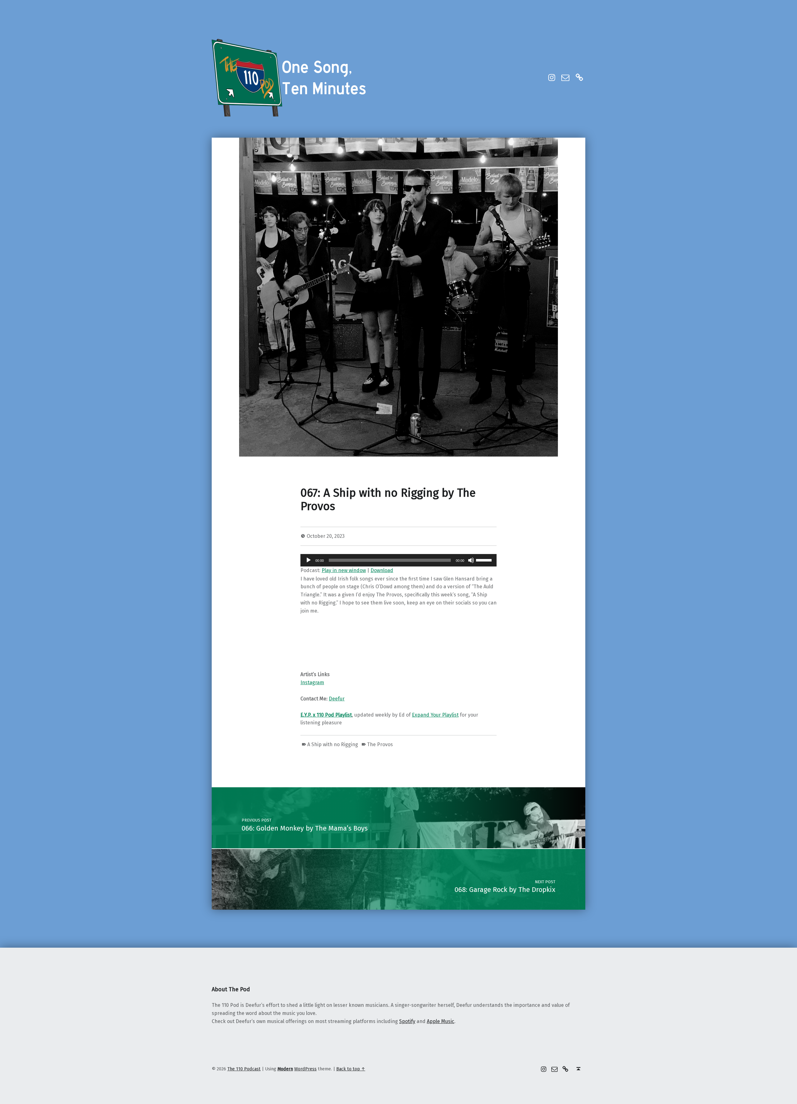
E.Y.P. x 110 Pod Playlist (326, 715)
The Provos (380, 744)
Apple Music (440, 1021)
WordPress (305, 1069)
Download (381, 570)
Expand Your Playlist (435, 715)
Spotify (407, 1021)
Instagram (312, 682)
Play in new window (344, 570)
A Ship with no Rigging (332, 744)
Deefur (337, 699)
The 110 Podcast (244, 1069)
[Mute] (471, 560)
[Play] (308, 560)
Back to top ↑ (350, 1069)
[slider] (484, 559)
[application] (398, 560)
